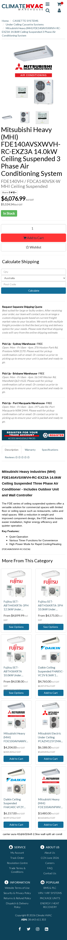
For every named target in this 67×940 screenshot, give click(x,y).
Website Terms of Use (17, 887)
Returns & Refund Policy (17, 898)
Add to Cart (35, 238)
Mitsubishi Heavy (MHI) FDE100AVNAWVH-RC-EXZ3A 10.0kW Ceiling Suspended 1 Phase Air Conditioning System (16, 737)
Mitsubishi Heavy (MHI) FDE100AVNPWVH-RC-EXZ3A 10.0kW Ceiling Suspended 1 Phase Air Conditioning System (50, 803)
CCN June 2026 (50, 857)
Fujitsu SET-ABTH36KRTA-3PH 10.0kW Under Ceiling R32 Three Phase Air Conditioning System (50, 605)
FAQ (49, 868)
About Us (49, 852)
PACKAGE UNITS (50, 898)
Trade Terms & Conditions (17, 870)
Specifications (50, 449)
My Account (17, 852)
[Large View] (8, 117)
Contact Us (49, 873)
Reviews (10, 457)
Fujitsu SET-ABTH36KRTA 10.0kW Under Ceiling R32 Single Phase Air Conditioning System (15, 671)
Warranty (30, 449)
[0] (59, 4)
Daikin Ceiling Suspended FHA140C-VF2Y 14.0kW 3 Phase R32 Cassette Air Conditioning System (14, 803)
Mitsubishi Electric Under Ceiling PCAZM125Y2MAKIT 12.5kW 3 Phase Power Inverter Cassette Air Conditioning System (50, 737)
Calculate (33, 290)
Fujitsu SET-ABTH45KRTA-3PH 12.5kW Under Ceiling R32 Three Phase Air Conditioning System (16, 605)
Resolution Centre (17, 862)
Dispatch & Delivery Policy (17, 905)
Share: (5, 192)
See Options (16, 626)
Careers (50, 862)
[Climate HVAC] (22, 6)
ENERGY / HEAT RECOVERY (49, 905)
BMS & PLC (50, 887)
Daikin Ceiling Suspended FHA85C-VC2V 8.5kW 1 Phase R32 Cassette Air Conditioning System (50, 671)
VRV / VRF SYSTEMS (50, 893)
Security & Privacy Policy (17, 893)
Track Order (17, 857)
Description (11, 449)
